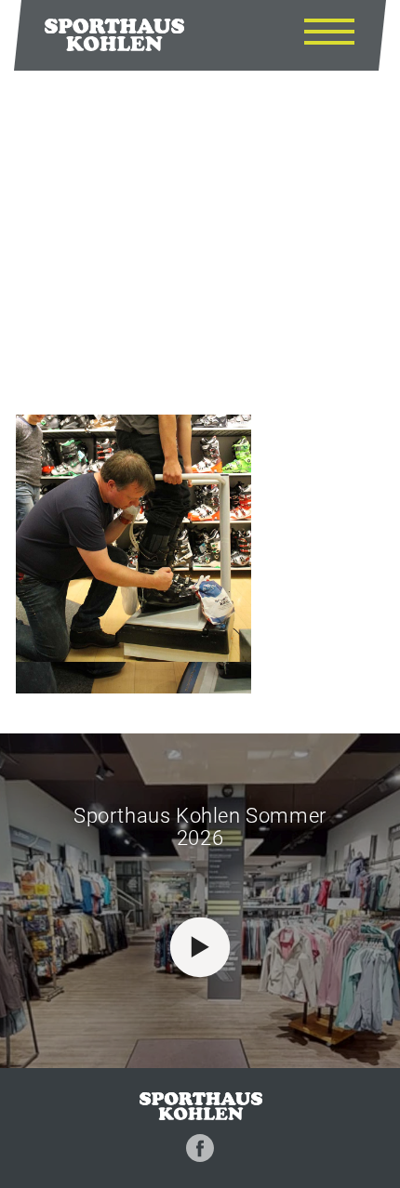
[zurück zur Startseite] (114, 33)
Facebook (200, 1148)
